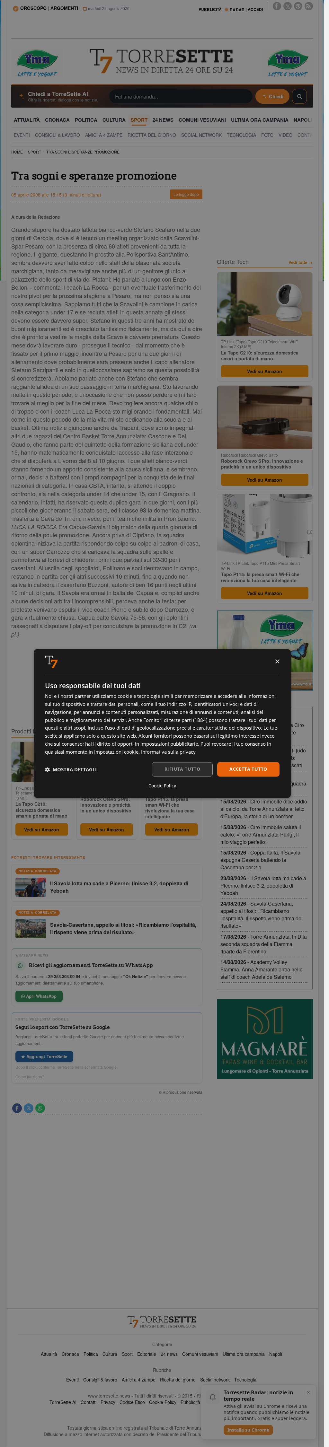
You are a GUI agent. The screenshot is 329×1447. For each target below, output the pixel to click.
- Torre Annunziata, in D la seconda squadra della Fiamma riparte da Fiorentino (263, 944)
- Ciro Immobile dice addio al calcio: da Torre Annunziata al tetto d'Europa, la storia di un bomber (263, 809)
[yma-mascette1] (287, 62)
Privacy (108, 1402)
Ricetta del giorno (178, 1379)
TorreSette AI (62, 1402)
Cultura (109, 1354)
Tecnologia (245, 1379)
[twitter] (287, 6)
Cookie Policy (162, 1402)
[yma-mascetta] (37, 62)
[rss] (309, 6)
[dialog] (162, 723)
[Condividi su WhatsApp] (40, 1108)
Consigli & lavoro (100, 1379)
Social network (215, 1379)
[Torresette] (162, 61)
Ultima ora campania (244, 1354)
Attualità (49, 1354)
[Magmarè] (265, 1039)
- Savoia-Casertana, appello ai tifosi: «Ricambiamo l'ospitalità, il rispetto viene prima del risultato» (261, 914)
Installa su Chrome (248, 1430)
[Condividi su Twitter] (28, 1108)
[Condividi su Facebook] (17, 1108)
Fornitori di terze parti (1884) (175, 720)
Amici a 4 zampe (139, 1379)
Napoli (275, 1354)
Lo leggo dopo (186, 194)
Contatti (88, 1402)
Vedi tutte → (301, 262)
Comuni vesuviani (200, 1354)
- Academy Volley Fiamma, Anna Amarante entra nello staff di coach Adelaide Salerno (261, 969)
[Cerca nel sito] (299, 96)
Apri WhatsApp (41, 996)
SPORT (34, 151)
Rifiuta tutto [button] (182, 769)
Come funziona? (29, 1077)
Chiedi (276, 96)
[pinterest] (298, 6)
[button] (71, 769)
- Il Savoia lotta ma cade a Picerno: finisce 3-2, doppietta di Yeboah (263, 885)
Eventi (72, 1379)
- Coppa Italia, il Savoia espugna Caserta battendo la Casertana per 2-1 (260, 860)
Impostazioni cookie (116, 752)
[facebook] (277, 6)
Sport (127, 1354)
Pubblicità (190, 1402)
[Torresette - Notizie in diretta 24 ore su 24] (162, 1322)
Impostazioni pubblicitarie (169, 744)
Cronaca (70, 1354)
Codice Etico (132, 1402)
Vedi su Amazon (41, 829)
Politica (91, 1354)
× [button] (277, 661)
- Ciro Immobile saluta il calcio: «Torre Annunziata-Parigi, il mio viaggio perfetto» (260, 834)
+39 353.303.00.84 (63, 976)
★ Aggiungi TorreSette (44, 1056)
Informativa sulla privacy (168, 752)
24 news (169, 1354)
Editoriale (146, 1354)
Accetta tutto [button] (248, 769)
